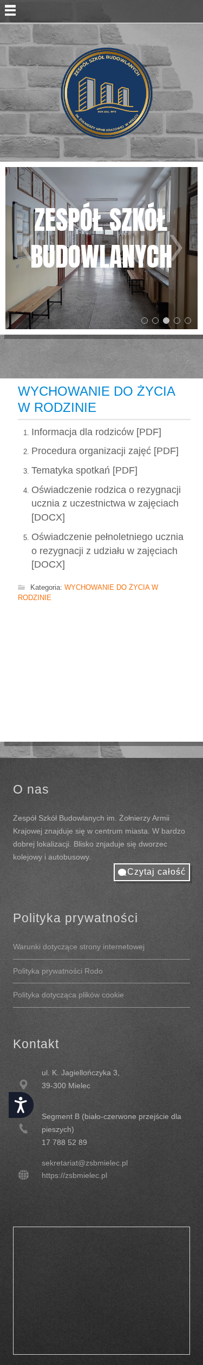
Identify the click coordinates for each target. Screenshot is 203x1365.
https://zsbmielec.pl (74, 1175)
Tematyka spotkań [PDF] (84, 470)
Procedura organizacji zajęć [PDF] (105, 450)
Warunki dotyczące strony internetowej (79, 946)
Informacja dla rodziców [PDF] (96, 432)
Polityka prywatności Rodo (58, 971)
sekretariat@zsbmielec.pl (85, 1162)
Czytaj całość (156, 871)
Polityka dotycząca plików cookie (68, 994)
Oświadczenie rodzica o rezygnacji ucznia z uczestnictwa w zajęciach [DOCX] (106, 503)
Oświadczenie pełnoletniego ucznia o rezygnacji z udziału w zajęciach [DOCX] (107, 550)
